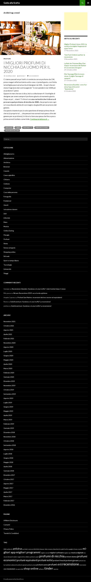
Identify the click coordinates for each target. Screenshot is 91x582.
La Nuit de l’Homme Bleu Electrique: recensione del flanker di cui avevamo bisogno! (75, 65)
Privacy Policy (9, 529)
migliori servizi (45, 553)
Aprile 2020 (8, 364)
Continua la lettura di (39, 119)
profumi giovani (72, 560)
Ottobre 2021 (9, 326)
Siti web (6, 256)
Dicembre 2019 (9, 381)
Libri (5, 214)
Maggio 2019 (8, 411)
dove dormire (57, 549)
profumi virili (55, 564)
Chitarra (7, 179)
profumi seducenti (11, 565)
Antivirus (7, 162)
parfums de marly (42, 127)
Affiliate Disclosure (11, 520)
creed (18, 127)
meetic (80, 549)
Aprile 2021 (8, 334)
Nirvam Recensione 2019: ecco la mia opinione (30, 293)
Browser (7, 167)
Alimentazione (9, 158)
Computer (7, 188)
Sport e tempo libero (11, 261)
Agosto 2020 (8, 347)
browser (42, 549)
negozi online (21, 557)
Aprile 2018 (8, 467)
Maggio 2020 (8, 360)
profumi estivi (45, 560)
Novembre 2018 (9, 437)
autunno (31, 549)
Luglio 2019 (8, 403)
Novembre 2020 (9, 343)
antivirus (17, 548)
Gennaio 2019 (9, 428)
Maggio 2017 (8, 488)
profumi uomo (42, 565)
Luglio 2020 (8, 351)
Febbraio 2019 (9, 424)
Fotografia (7, 197)
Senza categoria (9, 248)
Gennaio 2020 (9, 377)
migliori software (57, 552)
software (41, 569)
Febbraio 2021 (9, 339)
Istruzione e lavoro (10, 209)
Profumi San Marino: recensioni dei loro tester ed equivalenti (39, 297)
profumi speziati (22, 565)
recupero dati (19, 569)
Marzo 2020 (8, 368)
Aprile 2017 (8, 492)
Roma (6, 243)
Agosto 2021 (8, 330)
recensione (70, 564)
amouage (9, 127)
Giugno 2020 (8, 356)
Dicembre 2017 (9, 475)
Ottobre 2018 (9, 441)
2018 (5, 549)
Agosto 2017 (8, 484)
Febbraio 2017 (9, 501)
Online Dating (9, 231)
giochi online (65, 549)
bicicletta (36, 549)
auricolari (25, 549)
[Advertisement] (75, 21)
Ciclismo (7, 184)
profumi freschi (59, 560)
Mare (5, 222)
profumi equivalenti (27, 560)
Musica (6, 226)
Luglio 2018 (8, 454)
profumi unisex (31, 565)
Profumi (7, 59)
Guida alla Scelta (12, 3)
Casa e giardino (9, 175)
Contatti (7, 525)
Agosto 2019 (8, 398)
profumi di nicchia (12, 130)
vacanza (55, 569)
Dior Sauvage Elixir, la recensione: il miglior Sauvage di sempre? (74, 76)
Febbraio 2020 (9, 373)
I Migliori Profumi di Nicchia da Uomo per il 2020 (27, 67)
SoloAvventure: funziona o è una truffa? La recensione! (30, 302)
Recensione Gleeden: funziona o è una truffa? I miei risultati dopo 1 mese (39, 289)
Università (7, 269)
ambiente (10, 549)
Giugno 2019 (8, 407)
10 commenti (34, 76)
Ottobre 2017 (9, 479)
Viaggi (6, 273)
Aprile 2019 (8, 415)
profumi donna (71, 556)
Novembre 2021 (9, 321)
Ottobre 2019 (9, 390)
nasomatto (27, 127)
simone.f (22, 76)
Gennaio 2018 (9, 471)
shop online (31, 568)
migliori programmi (28, 552)
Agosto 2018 (8, 449)
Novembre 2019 (9, 385)
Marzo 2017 (8, 496)
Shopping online (9, 252)
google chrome (73, 549)
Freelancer (7, 201)
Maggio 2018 (8, 462)
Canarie (6, 171)
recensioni (11, 569)
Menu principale (88, 3)
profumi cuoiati (34, 557)
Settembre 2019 (10, 394)
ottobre (27, 557)
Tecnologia (8, 265)
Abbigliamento (9, 154)
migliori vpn (67, 553)
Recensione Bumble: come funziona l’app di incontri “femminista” (75, 87)
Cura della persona (10, 192)
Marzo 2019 (8, 420)
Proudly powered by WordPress (14, 579)
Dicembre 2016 (9, 505)
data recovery (49, 549)
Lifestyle (7, 218)
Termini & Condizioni (11, 533)
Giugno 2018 (8, 458)
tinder (48, 568)
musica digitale (77, 552)
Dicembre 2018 (9, 432)
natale (15, 557)
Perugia (6, 235)
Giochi (6, 205)
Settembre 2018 (10, 445)
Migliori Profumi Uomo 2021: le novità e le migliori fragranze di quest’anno (75, 46)
